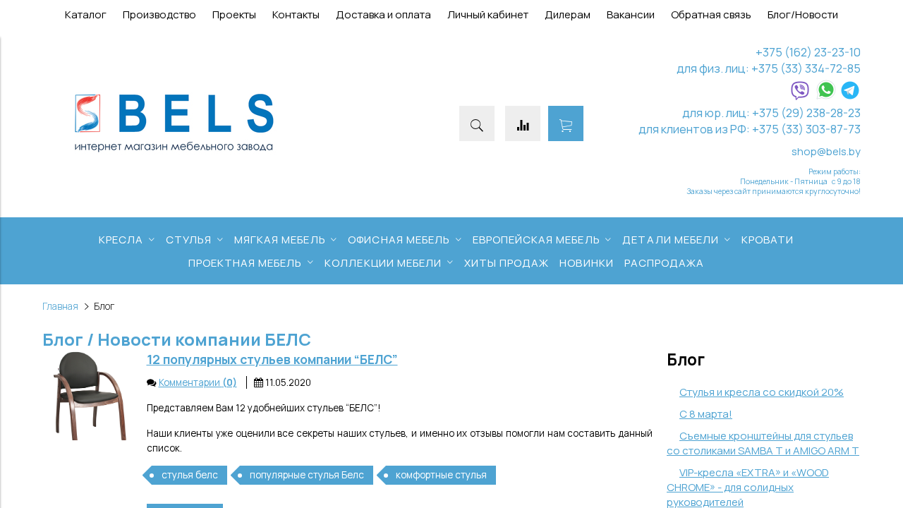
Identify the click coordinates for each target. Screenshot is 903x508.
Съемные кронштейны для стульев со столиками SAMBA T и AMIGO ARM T (763, 443)
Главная (60, 306)
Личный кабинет (487, 14)
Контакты (296, 14)
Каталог (86, 14)
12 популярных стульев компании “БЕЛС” (272, 359)
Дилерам (567, 14)
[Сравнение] (522, 123)
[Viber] (800, 96)
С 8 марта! (705, 413)
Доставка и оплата (383, 14)
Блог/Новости (803, 14)
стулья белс (190, 474)
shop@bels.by (826, 151)
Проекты (234, 14)
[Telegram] (850, 96)
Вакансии (631, 14)
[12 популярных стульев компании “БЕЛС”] (87, 396)
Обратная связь (711, 14)
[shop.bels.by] (174, 152)
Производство (159, 14)
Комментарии (198, 382)
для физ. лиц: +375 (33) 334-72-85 (769, 68)
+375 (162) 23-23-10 (808, 52)
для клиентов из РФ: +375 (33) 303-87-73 (749, 129)
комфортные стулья (441, 474)
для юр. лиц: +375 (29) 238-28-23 (771, 112)
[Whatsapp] (826, 96)
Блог (686, 359)
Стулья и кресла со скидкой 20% (761, 392)
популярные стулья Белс (307, 474)
